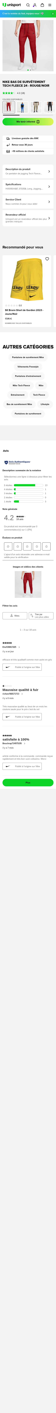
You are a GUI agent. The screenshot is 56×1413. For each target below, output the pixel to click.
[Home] (11, 5)
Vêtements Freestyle (28, 367)
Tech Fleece (39, 395)
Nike (41, 385)
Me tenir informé (25, 121)
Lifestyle (45, 404)
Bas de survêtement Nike (19, 404)
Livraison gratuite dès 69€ (25, 138)
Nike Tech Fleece (21, 385)
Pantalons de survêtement (28, 414)
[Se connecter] (35, 5)
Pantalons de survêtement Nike (28, 357)
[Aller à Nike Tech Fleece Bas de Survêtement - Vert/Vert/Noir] (36, 107)
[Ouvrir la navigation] (50, 5)
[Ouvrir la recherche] (28, 5)
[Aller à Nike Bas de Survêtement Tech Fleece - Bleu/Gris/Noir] (22, 107)
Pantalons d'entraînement (28, 376)
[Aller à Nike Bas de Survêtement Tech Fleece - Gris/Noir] (50, 107)
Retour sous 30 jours (22, 145)
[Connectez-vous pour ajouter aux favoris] (47, 258)
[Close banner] (53, 14)
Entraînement (17, 395)
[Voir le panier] (42, 5)
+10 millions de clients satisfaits (28, 151)
